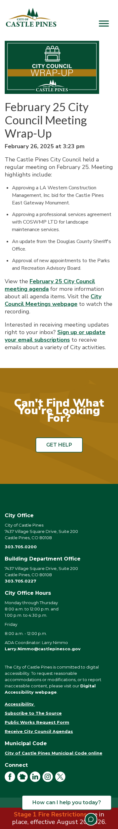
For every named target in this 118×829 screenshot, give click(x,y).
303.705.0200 (21, 546)
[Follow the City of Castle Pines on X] (61, 780)
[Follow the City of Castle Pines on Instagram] (48, 780)
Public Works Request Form (37, 722)
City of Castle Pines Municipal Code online (53, 753)
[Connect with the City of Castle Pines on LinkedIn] (36, 780)
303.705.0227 (20, 580)
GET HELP (59, 445)
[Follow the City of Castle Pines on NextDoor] (23, 780)
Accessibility (20, 704)
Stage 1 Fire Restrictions (50, 814)
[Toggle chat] (91, 819)
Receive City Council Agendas (39, 731)
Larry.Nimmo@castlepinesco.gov (43, 648)
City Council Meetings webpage (53, 300)
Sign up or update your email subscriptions (55, 336)
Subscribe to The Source (33, 713)
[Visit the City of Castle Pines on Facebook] (11, 780)
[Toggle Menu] (104, 23)
